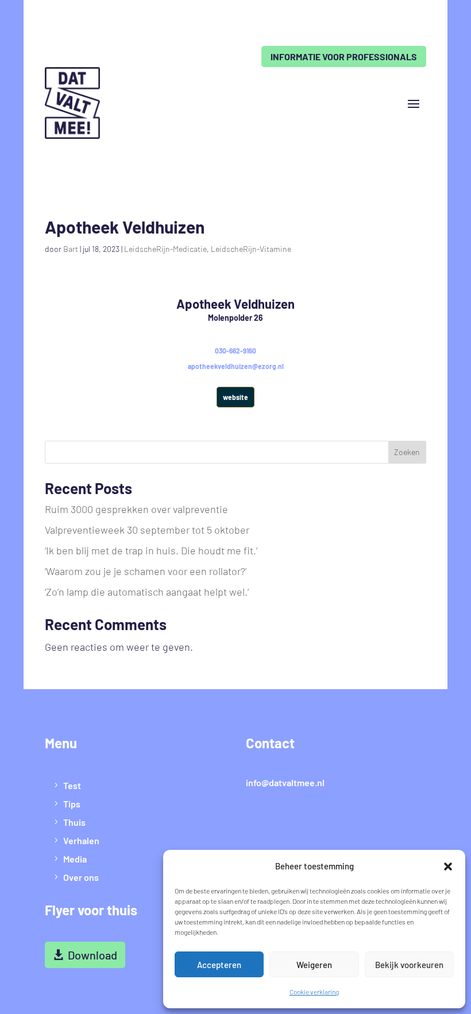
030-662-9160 (235, 351)
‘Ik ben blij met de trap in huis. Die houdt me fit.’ (151, 550)
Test (72, 785)
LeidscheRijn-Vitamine (251, 249)
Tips (71, 803)
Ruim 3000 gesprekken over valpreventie (136, 509)
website (235, 397)
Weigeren (314, 964)
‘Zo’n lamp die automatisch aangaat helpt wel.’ (147, 591)
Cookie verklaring (314, 992)
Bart (70, 249)
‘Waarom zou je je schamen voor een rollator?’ (145, 571)
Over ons (81, 877)
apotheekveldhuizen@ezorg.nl (236, 366)
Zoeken (407, 452)
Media (75, 858)
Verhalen (81, 840)
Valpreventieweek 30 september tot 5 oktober (147, 529)
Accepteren (219, 964)
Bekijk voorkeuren (409, 964)
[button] (448, 866)
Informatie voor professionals (344, 56)
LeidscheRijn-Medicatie (165, 249)
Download (92, 955)
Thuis (74, 822)
